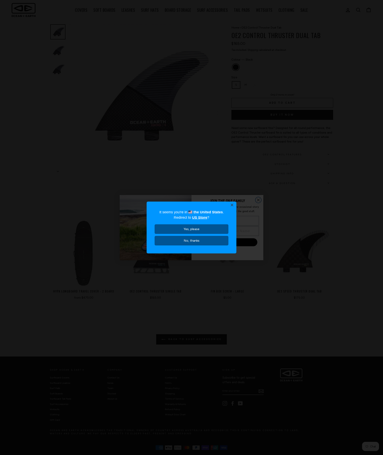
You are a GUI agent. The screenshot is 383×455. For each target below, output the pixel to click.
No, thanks (191, 240)
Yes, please (191, 229)
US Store (199, 218)
